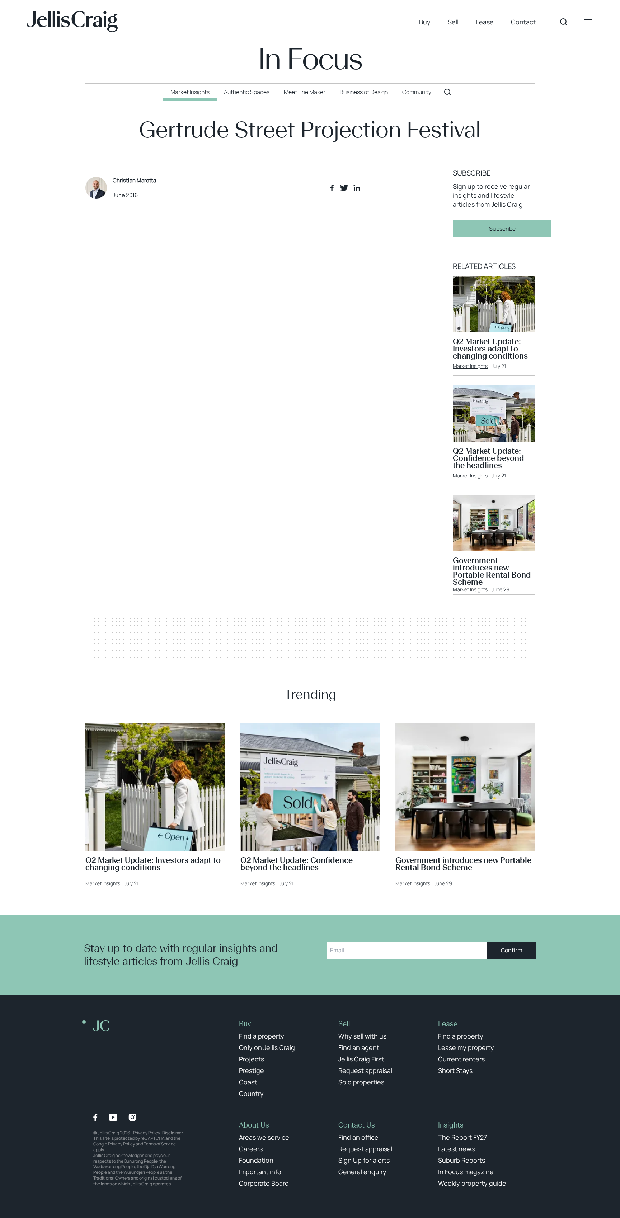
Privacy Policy (146, 1133)
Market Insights (470, 366)
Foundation (256, 1160)
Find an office (358, 1137)
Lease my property (466, 1047)
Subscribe (502, 229)
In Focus (310, 59)
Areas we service (264, 1137)
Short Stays (455, 1070)
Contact (523, 22)
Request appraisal (365, 1070)
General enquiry (362, 1171)
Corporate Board (264, 1183)
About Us (254, 1125)
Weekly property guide (472, 1183)
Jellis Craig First (361, 1059)
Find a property (261, 1036)
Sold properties (361, 1082)
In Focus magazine (466, 1171)
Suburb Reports (461, 1160)
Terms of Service (160, 1144)
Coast (248, 1082)
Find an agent (358, 1047)
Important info (260, 1171)
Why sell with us (362, 1036)
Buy (425, 22)
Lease (485, 22)
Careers (251, 1148)
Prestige (251, 1070)
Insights (451, 1125)
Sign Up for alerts (364, 1160)
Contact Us (356, 1125)
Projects (251, 1059)
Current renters (461, 1059)
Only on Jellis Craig (267, 1047)
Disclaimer (172, 1133)
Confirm (511, 950)
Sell (453, 22)
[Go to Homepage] (72, 22)
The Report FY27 (462, 1137)
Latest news (456, 1148)
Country (251, 1093)
